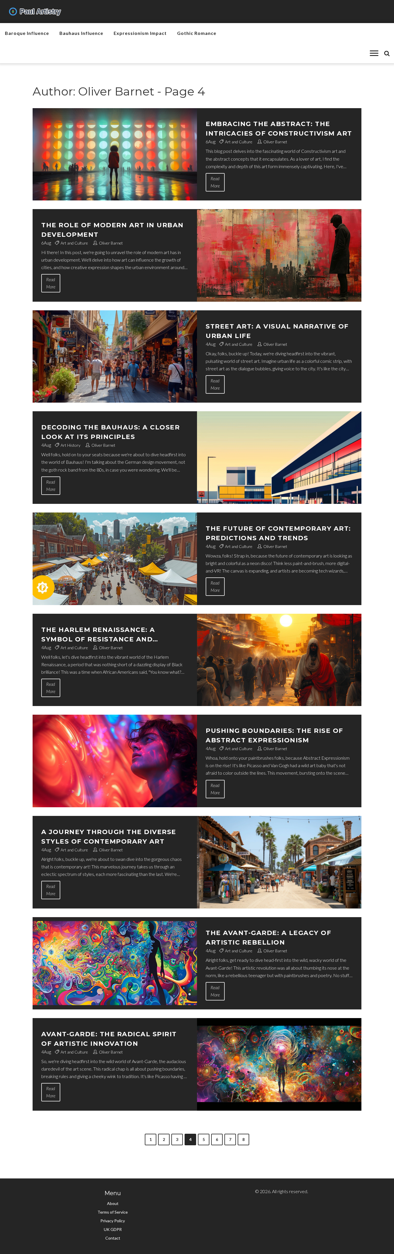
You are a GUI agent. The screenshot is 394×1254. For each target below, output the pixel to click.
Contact (112, 1238)
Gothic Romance (196, 33)
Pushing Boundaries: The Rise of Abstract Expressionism (274, 735)
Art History (70, 445)
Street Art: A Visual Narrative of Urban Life (277, 331)
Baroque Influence (27, 33)
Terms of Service (112, 1212)
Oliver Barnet (275, 141)
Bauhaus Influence (81, 33)
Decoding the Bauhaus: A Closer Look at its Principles (110, 432)
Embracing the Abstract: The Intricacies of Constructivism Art (279, 128)
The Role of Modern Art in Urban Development (112, 230)
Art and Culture (238, 141)
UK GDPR (113, 1229)
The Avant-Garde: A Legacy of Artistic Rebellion (268, 937)
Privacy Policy (112, 1220)
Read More (215, 182)
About (113, 1203)
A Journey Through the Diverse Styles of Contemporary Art (108, 836)
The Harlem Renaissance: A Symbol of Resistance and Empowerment (98, 635)
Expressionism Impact (140, 33)
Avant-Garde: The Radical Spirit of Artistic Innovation (109, 1038)
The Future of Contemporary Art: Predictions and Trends (278, 533)
